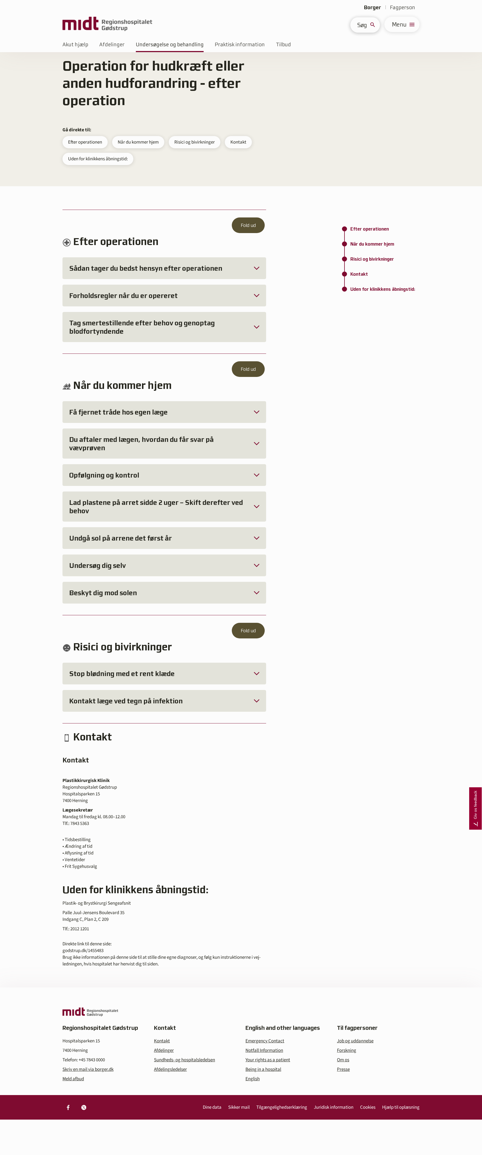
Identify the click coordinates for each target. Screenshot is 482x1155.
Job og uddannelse (355, 1041)
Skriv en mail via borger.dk (88, 1069)
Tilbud (283, 44)
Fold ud (248, 225)
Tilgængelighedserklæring (281, 1107)
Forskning (346, 1050)
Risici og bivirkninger (194, 142)
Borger (372, 7)
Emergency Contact (264, 1041)
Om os (343, 1060)
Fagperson (402, 7)
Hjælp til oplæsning (401, 1107)
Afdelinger (112, 44)
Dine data (212, 1107)
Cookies (367, 1107)
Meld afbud (73, 1079)
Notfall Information (264, 1050)
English (252, 1079)
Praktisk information (240, 44)
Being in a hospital (263, 1069)
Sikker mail (239, 1107)
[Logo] (107, 24)
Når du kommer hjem (138, 142)
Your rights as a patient (267, 1060)
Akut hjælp (75, 44)
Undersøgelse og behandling (170, 44)
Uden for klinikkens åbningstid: (98, 159)
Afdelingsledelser (170, 1069)
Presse (343, 1069)
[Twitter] (83, 1107)
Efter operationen (85, 142)
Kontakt (238, 142)
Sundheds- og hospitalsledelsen (184, 1060)
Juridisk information (333, 1107)
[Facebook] (68, 1107)
